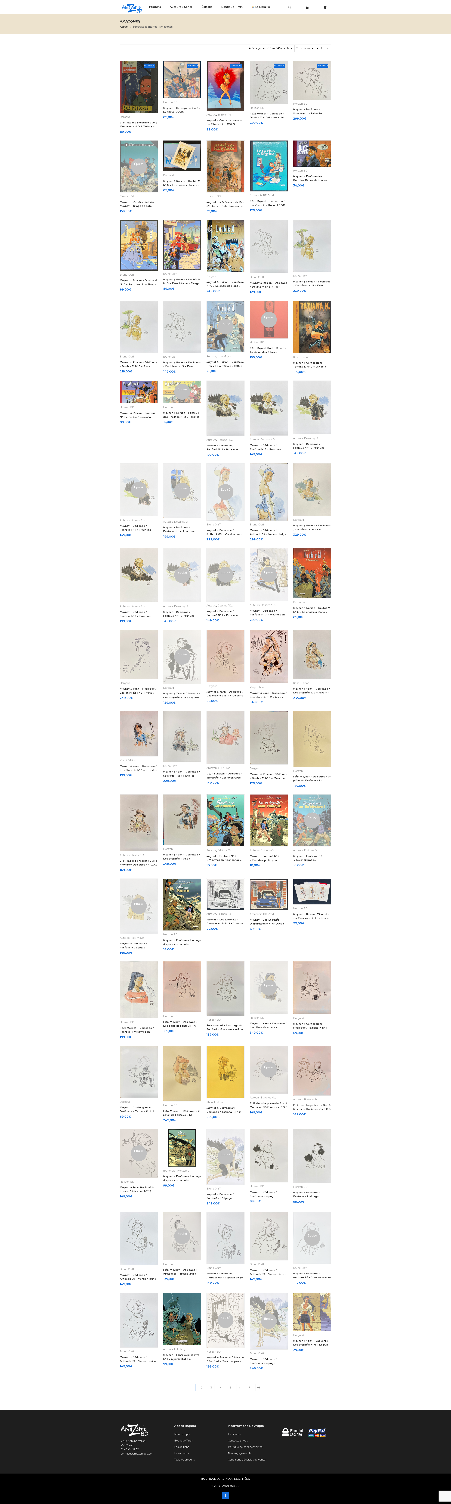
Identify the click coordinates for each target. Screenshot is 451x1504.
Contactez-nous (238, 1440)
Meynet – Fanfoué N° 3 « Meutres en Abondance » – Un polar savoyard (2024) (225, 860)
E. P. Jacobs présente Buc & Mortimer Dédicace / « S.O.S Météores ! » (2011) (138, 864)
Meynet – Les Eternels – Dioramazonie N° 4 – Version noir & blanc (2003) (225, 923)
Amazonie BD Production (266, 195)
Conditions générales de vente (246, 1459)
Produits (155, 6)
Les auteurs (181, 1453)
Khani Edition (301, 357)
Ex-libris (222, 114)
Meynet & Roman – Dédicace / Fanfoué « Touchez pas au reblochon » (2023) (225, 1361)
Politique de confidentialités (245, 1447)
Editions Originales (228, 850)
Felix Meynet (225, 356)
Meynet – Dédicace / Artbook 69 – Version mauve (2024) (311, 1277)
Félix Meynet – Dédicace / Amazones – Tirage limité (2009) (180, 1273)
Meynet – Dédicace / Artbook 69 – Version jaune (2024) (138, 1279)
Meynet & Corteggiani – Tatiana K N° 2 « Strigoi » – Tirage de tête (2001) (311, 366)
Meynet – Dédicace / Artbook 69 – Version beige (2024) (268, 534)
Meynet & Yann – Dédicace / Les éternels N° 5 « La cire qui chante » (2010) (181, 697)
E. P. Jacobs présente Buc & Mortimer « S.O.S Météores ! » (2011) (138, 126)
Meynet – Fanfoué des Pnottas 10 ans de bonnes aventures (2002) (310, 180)
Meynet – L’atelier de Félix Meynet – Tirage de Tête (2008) (137, 206)
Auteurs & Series (181, 6)
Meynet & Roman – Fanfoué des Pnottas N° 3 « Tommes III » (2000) (181, 416)
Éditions (207, 6)
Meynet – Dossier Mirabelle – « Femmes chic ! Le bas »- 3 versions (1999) (311, 918)
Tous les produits (184, 1459)
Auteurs (211, 114)
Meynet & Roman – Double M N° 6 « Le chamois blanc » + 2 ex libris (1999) (181, 185)
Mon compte (182, 1434)
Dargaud (125, 117)
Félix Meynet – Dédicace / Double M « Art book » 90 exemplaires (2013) (267, 117)
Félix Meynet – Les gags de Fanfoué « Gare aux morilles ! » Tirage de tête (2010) (224, 1029)
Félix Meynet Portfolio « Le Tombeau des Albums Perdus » (268, 352)
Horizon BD (170, 102)
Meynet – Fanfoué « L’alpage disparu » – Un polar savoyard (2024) (182, 944)
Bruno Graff (127, 274)
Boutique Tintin (232, 6)
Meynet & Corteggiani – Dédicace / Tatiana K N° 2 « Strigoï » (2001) (137, 1111)
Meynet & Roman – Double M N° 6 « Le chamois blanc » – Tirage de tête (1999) (225, 286)
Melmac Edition (129, 196)
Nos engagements (239, 1453)
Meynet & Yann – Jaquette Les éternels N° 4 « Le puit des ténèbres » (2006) (310, 1344)
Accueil (124, 26)
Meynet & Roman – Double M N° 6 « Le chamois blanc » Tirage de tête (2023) (311, 612)
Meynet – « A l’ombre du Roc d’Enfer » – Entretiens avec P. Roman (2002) (225, 206)
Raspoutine (257, 687)
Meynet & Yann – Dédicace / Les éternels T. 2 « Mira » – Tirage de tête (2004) (311, 692)
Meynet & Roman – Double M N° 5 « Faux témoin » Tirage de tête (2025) (181, 283)
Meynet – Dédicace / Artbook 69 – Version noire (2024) (224, 534)
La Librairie (262, 6)
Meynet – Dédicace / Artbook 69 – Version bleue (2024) (268, 1274)
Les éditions (181, 1447)
